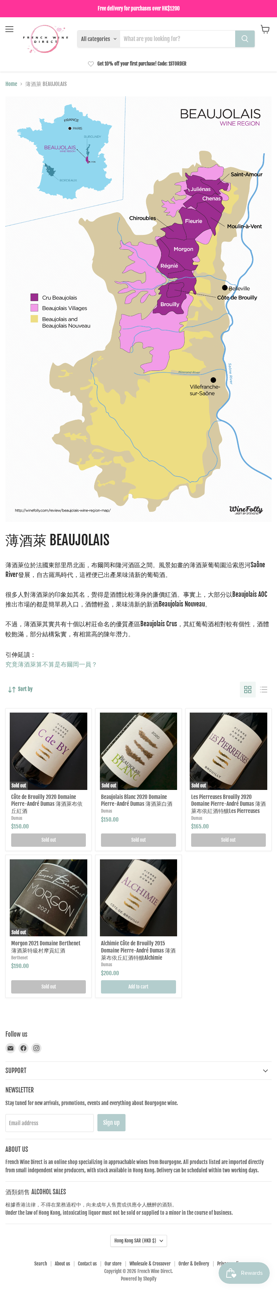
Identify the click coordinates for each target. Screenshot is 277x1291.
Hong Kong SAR (135, 1241)
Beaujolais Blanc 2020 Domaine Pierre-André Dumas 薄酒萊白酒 (136, 801)
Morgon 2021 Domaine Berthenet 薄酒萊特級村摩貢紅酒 (45, 947)
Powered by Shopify (139, 1279)
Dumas (16, 818)
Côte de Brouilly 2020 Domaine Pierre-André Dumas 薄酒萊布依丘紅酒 (47, 804)
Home (11, 84)
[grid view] (248, 689)
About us (62, 1264)
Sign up (111, 1122)
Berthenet (19, 957)
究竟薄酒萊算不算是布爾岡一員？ (51, 664)
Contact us (87, 1264)
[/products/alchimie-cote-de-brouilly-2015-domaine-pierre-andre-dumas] (138, 898)
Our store (113, 1264)
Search (40, 1264)
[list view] (264, 689)
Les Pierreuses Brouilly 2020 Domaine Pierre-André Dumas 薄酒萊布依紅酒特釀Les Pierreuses (228, 804)
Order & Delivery (194, 1264)
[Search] (245, 39)
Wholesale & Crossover (150, 1264)
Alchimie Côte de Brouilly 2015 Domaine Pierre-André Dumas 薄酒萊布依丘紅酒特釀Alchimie (138, 950)
